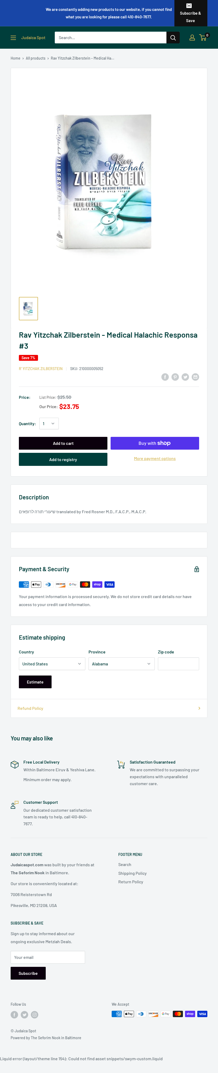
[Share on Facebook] (165, 376)
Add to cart (63, 443)
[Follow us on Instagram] (34, 1014)
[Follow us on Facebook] (14, 1014)
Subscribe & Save (190, 17)
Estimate (35, 681)
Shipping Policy (132, 873)
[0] (203, 37)
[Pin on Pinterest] (175, 376)
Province (97, 651)
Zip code (166, 651)
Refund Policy (30, 708)
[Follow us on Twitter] (24, 1014)
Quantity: (27, 423)
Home (15, 58)
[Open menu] (13, 38)
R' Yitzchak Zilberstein (40, 368)
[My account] (192, 37)
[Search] (173, 37)
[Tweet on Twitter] (185, 376)
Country (26, 651)
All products (35, 58)
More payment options (155, 458)
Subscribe (28, 973)
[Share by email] (195, 376)
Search (124, 864)
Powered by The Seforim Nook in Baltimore (46, 1037)
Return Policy (130, 881)
